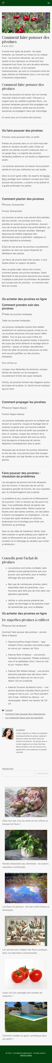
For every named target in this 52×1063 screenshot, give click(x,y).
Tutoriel (8, 710)
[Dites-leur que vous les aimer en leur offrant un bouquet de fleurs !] (26, 815)
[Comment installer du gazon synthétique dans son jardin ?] (26, 1030)
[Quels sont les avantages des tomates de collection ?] (26, 987)
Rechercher (7, 769)
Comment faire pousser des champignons (25, 714)
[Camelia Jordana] (3, 3)
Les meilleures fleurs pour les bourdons (24, 718)
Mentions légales (26, 1055)
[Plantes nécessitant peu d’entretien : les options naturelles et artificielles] (26, 858)
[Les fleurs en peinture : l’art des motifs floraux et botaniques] (26, 901)
